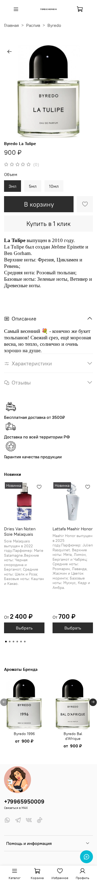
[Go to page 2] (10, 641)
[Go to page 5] (21, 641)
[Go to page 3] (13, 641)
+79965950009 (24, 801)
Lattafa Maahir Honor (73, 528)
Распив (33, 25)
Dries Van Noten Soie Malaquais (20, 531)
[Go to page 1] (6, 641)
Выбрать (24, 628)
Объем (10, 174)
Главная (11, 25)
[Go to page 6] (25, 641)
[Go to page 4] (17, 641)
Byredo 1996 (24, 733)
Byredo (54, 25)
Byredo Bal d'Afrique (73, 736)
